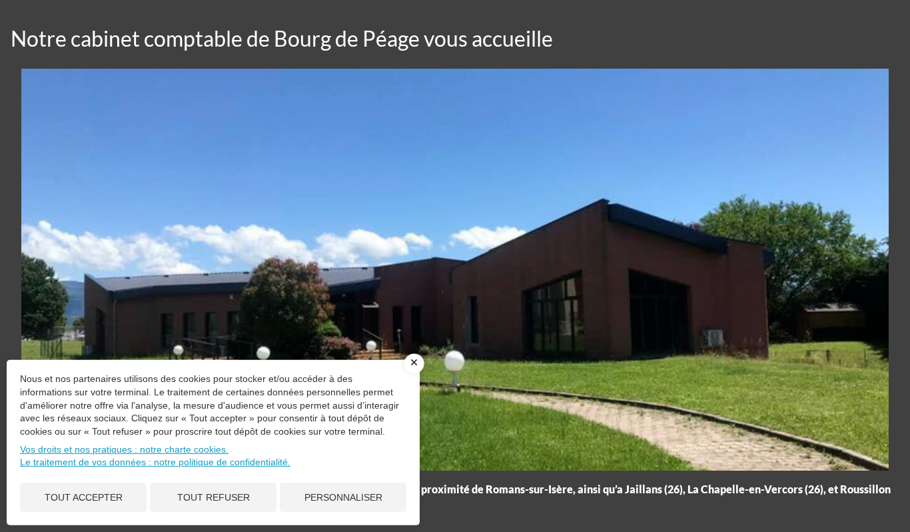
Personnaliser (343, 497)
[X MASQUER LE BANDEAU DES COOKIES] (414, 364)
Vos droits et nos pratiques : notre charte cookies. (124, 449)
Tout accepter (84, 497)
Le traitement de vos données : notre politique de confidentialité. (155, 462)
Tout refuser (213, 497)
